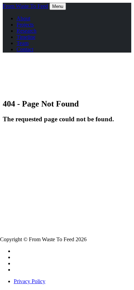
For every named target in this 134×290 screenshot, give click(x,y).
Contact (24, 49)
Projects (25, 24)
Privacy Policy (29, 281)
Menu (57, 6)
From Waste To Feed (25, 6)
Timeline (25, 37)
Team (22, 43)
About (23, 18)
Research (26, 31)
